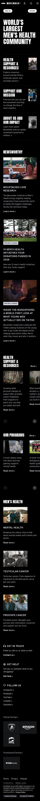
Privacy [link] (14, 779)
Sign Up (8, 11)
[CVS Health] (11, 763)
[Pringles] (11, 740)
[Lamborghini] (11, 727)
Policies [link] (23, 779)
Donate (32, 11)
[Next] (35, 421)
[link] (33, 366)
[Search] (31, 3)
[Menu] (37, 3)
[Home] (11, 3)
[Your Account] (24, 3)
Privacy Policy (20, 792)
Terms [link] (6, 779)
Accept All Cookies (26, 796)
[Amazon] (28, 727)
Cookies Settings (10, 796)
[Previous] (5, 421)
